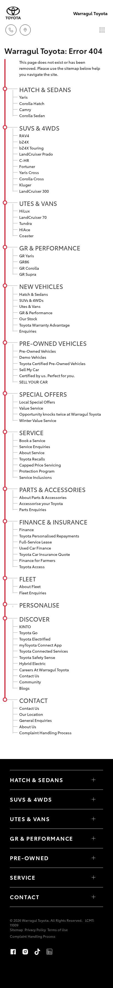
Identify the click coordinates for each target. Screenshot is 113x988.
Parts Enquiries (32, 509)
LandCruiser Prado (36, 154)
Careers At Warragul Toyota (44, 669)
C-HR (24, 160)
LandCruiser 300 (34, 191)
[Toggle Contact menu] (93, 897)
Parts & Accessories (52, 489)
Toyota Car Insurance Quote (44, 554)
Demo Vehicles (32, 357)
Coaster (26, 235)
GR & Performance (49, 247)
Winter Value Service (37, 420)
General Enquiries (35, 720)
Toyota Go (28, 632)
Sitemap (16, 929)
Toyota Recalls (32, 459)
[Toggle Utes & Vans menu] (93, 819)
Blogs (24, 688)
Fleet (27, 578)
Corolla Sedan (32, 115)
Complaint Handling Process (45, 732)
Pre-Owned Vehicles (53, 343)
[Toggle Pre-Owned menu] (93, 858)
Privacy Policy (35, 929)
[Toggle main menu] (102, 29)
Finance (26, 529)
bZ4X (24, 142)
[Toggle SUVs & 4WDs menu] (93, 799)
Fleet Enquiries (32, 592)
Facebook (13, 951)
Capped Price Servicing (40, 465)
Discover (34, 618)
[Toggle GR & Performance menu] (93, 838)
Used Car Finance (35, 548)
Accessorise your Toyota (41, 503)
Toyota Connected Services (43, 651)
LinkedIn (49, 951)
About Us (27, 726)
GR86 (24, 261)
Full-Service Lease (35, 542)
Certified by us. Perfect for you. (47, 375)
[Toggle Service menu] (93, 877)
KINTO (25, 626)
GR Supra (27, 274)
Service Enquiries (34, 446)
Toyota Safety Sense (37, 657)
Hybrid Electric (32, 663)
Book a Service (32, 440)
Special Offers (43, 394)
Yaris (23, 97)
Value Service (31, 408)
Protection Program (37, 471)
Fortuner (27, 166)
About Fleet (30, 586)
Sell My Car (29, 369)
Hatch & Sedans (45, 89)
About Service (31, 452)
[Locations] (25, 29)
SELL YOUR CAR (33, 382)
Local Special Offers (37, 402)
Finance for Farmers (37, 560)
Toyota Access (32, 566)
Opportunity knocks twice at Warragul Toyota (60, 414)
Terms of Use (57, 929)
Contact (33, 700)
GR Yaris (26, 255)
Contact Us (29, 675)
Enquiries (27, 331)
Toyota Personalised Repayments (49, 536)
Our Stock (28, 318)
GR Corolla (29, 268)
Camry (25, 109)
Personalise (39, 604)
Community (30, 682)
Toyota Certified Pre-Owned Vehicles (52, 363)
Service (31, 432)
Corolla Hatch (31, 103)
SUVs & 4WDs (39, 127)
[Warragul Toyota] (13, 13)
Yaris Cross (29, 172)
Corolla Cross (31, 178)
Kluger (25, 184)
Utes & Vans (38, 203)
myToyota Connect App (40, 645)
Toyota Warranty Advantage (44, 325)
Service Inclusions (35, 477)
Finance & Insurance (53, 521)
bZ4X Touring (31, 148)
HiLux (24, 211)
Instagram (25, 951)
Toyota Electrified (34, 639)
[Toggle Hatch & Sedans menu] (93, 780)
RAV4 (24, 135)
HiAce (24, 229)
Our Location (31, 714)
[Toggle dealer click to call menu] (10, 29)
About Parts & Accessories (43, 497)
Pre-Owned (29, 858)
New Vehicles (41, 286)
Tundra (25, 223)
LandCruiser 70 (33, 217)
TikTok (37, 951)
